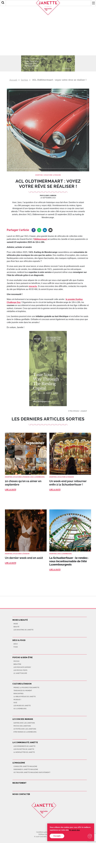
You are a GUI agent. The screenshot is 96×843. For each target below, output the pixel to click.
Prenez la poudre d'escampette (26, 687)
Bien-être (17, 664)
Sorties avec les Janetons (24, 723)
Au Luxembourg (38, 477)
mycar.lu (33, 286)
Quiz (15, 702)
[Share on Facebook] (34, 230)
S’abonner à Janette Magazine (26, 769)
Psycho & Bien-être (22, 657)
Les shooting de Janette (23, 630)
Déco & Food (19, 640)
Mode (16, 624)
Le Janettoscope (20, 673)
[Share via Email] (50, 230)
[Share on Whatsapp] (39, 230)
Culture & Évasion (53, 175)
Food (16, 647)
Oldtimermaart (40, 239)
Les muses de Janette (22, 705)
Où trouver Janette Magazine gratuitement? (32, 772)
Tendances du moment (23, 690)
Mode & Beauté (20, 620)
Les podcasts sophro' (22, 667)
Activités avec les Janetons (25, 729)
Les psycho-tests (20, 670)
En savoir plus (74, 830)
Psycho (16, 661)
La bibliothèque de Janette (25, 696)
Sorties (24, 80)
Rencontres (18, 693)
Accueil (13, 80)
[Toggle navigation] (93, 3)
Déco (16, 644)
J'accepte (56, 836)
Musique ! (17, 699)
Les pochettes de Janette (24, 749)
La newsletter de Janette (24, 752)
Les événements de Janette (24, 746)
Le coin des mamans (22, 719)
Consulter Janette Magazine (25, 766)
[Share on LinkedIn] (45, 230)
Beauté (16, 627)
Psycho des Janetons (22, 726)
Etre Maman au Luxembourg (25, 732)
